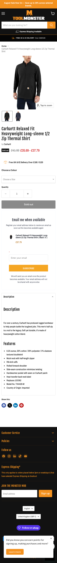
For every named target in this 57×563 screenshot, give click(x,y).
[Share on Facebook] (4, 405)
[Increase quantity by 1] (28, 194)
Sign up (45, 493)
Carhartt (7, 144)
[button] (7, 116)
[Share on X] (9, 405)
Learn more (15, 551)
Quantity (5, 187)
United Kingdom (27, 516)
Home (4, 46)
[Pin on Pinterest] (21, 405)
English (27, 508)
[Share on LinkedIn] (15, 405)
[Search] (51, 25)
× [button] (51, 538)
